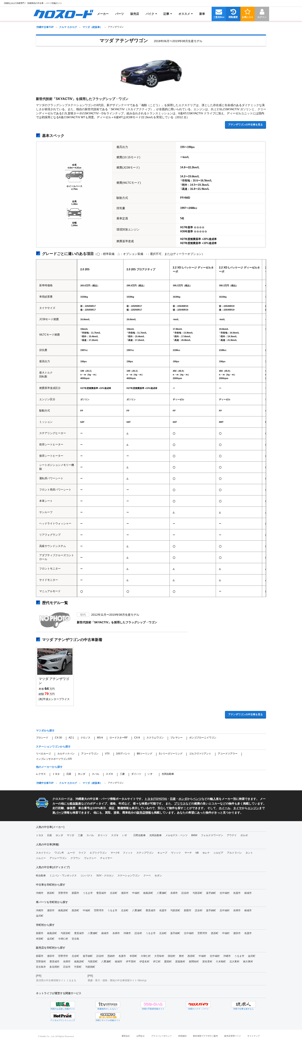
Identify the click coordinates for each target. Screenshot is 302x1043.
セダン (158, 875)
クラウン (75, 858)
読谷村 (185, 893)
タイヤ (237, 808)
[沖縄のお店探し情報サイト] (62, 1004)
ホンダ (81, 774)
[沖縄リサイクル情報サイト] (108, 1016)
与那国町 (90, 966)
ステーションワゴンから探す (53, 746)
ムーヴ (71, 852)
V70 (107, 753)
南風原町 (148, 893)
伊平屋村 (131, 961)
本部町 (39, 938)
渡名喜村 (207, 961)
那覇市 (75, 893)
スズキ (109, 774)
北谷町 (113, 893)
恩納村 (111, 956)
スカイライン (43, 852)
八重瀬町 (162, 893)
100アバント (123, 753)
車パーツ (58, 812)
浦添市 (124, 893)
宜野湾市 (63, 893)
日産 (68, 774)
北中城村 (224, 893)
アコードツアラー (227, 753)
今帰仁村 (63, 938)
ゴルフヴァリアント (200, 753)
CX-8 (137, 737)
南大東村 (248, 961)
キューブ (162, 852)
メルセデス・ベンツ (176, 835)
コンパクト (86, 875)
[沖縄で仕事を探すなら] (243, 1004)
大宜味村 (159, 956)
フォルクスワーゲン (212, 835)
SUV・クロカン (105, 875)
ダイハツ (136, 774)
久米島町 (221, 961)
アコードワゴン (89, 753)
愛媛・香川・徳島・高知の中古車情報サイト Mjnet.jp (117, 980)
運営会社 (126, 1036)
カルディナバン (66, 753)
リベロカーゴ (43, 753)
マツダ (70, 835)
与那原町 (197, 893)
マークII (115, 852)
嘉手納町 (211, 893)
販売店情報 (144, 812)
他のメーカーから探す (49, 766)
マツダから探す (45, 730)
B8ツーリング (144, 753)
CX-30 (58, 737)
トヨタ (56, 774)
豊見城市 (101, 893)
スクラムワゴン (155, 737)
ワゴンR (59, 852)
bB (197, 852)
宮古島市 (41, 966)
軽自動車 (75, 803)
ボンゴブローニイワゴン (202, 737)
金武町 (39, 915)
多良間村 (54, 966)
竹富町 (78, 966)
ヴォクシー (90, 858)
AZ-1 (71, 737)
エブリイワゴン (98, 852)
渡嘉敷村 (180, 961)
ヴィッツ (176, 852)
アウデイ (232, 835)
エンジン (253, 808)
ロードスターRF (119, 737)
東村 (181, 956)
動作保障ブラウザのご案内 (205, 1036)
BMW (194, 835)
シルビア (218, 852)
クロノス (85, 737)
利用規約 (182, 1036)
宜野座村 (41, 961)
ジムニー (41, 858)
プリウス (180, 803)
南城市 (248, 893)
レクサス (41, 774)
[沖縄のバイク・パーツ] (198, 1004)
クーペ (147, 875)
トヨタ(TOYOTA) (155, 798)
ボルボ (244, 835)
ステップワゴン (145, 852)
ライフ (82, 852)
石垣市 (66, 966)
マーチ (188, 852)
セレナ (206, 852)
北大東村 (234, 961)
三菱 (122, 774)
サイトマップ (253, 1036)
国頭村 (171, 956)
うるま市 (88, 893)
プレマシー (176, 737)
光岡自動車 (168, 774)
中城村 (135, 893)
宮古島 (75, 938)
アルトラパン (234, 852)
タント (249, 852)
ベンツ (197, 798)
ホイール (224, 808)
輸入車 (214, 798)
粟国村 (168, 961)
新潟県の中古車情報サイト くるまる (56, 980)
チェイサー (106, 858)
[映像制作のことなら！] (108, 1004)
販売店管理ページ (232, 1036)
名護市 (237, 893)
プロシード (42, 737)
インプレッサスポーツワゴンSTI (54, 759)
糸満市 (174, 893)
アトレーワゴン (58, 858)
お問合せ (140, 1036)
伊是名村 (144, 961)
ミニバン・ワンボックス (63, 875)
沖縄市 (39, 893)
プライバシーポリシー (161, 1036)
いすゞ (151, 774)
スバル (95, 774)
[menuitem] (63, 14)
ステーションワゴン (129, 875)
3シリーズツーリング (170, 753)
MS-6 (100, 737)
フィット (128, 852)
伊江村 (156, 961)
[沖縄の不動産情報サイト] (153, 1004)
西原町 (50, 893)
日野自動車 (139, 835)
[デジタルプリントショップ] (62, 1016)
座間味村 (194, 961)
